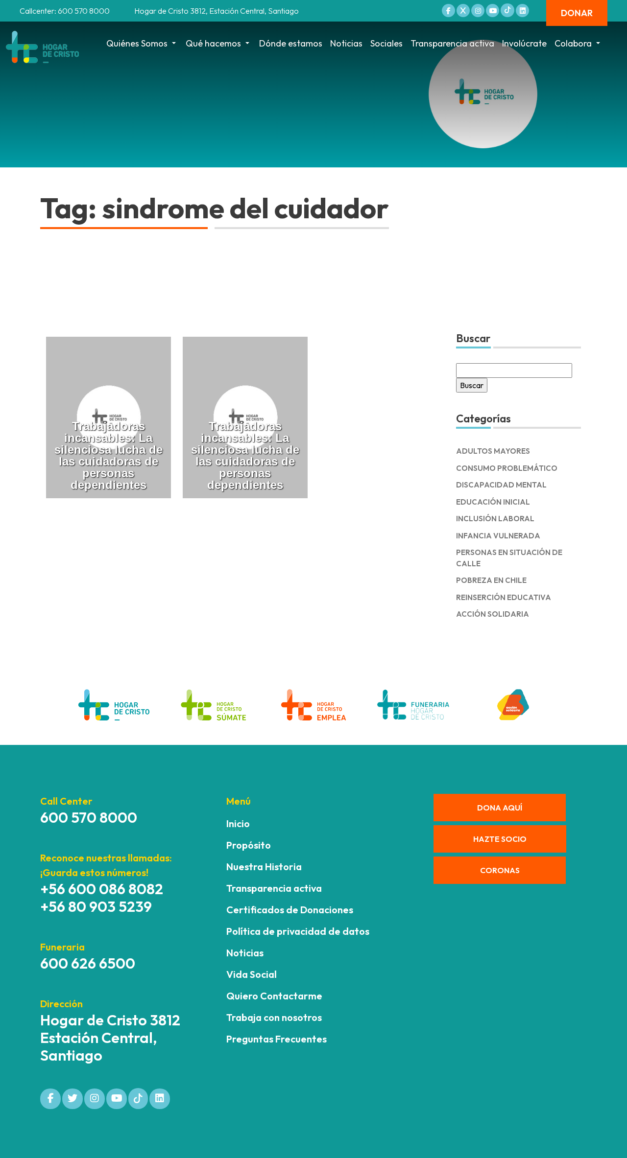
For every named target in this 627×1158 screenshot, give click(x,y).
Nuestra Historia (264, 866)
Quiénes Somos (137, 43)
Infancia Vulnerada (498, 535)
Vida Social (251, 974)
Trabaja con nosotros (274, 1017)
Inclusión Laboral (495, 518)
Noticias (346, 43)
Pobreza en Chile (491, 580)
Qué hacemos (213, 43)
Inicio (238, 823)
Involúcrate (524, 43)
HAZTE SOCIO (500, 839)
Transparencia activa (452, 43)
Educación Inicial (493, 502)
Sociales (386, 43)
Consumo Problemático (506, 468)
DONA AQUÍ (499, 807)
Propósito (248, 845)
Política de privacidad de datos (297, 931)
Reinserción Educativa (503, 597)
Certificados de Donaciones (289, 909)
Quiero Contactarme (274, 996)
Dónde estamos (290, 43)
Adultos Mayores (493, 451)
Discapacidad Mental (501, 484)
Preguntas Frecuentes (276, 1039)
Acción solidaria (492, 614)
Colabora (573, 43)
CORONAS (500, 870)
